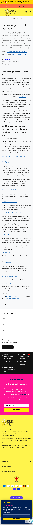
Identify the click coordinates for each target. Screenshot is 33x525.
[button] (2, 12)
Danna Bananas (7, 59)
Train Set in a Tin (6, 252)
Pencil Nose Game (6, 235)
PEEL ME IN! (16, 410)
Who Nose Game (6, 283)
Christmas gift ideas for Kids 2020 (17, 18)
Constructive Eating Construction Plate (11, 213)
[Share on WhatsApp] (8, 64)
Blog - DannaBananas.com (19, 54)
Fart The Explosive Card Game (9, 276)
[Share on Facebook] (3, 64)
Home (3, 18)
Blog (7, 18)
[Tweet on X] (5, 64)
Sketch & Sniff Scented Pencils (9, 202)
